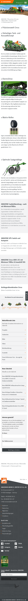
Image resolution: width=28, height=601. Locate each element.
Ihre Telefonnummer (7, 441)
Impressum (5, 505)
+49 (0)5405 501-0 (10, 496)
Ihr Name (4, 433)
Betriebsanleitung (6, 348)
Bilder (3, 339)
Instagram (7, 547)
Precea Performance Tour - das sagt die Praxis (12, 358)
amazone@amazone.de (11, 501)
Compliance (5, 515)
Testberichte (5, 334)
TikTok (20, 543)
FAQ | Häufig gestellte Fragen (7, 527)
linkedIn (20, 547)
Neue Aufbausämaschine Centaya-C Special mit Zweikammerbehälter (13, 400)
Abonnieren (14, 578)
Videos (4, 343)
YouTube (6, 550)
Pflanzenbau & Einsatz (13, 19)
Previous (2, 305)
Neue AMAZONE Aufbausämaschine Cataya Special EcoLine (13, 386)
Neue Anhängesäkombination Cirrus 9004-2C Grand (13, 407)
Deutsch (20, 2)
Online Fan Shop (6, 531)
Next (26, 305)
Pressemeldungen (6, 533)
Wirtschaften (5, 20)
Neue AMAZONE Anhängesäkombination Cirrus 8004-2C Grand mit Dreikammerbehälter (12, 378)
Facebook (7, 543)
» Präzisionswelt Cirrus (7, 22)
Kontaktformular (6, 523)
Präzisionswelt (12, 20)
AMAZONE (3, 19)
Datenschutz (5, 508)
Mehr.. (10, 147)
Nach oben (22, 479)
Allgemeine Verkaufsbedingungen (7, 512)
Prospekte (4, 330)
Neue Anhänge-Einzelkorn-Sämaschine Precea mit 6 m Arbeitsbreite (12, 393)
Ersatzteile (4, 352)
